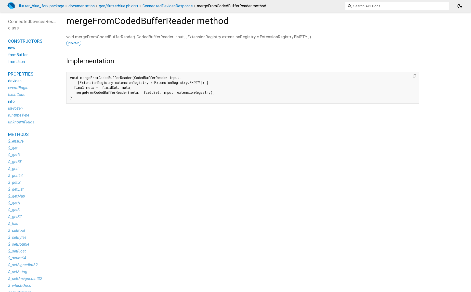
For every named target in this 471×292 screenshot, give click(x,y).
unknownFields (21, 122)
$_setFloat (17, 251)
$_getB (14, 155)
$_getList (16, 189)
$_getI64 (15, 175)
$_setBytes (17, 237)
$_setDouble (18, 244)
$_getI (13, 168)
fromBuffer (18, 55)
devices (15, 81)
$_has (13, 223)
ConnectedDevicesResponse (168, 6)
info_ (12, 101)
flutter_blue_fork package (41, 6)
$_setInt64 (17, 258)
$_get (12, 148)
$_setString (17, 271)
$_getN (14, 203)
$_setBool (16, 230)
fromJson (16, 61)
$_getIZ (14, 182)
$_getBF (15, 161)
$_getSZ (15, 216)
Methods (18, 134)
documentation (81, 6)
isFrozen (15, 108)
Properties (20, 74)
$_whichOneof (20, 285)
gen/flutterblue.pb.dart (118, 6)
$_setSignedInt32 (23, 265)
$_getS (14, 210)
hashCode (16, 94)
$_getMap (16, 196)
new (11, 48)
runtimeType (18, 115)
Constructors (25, 41)
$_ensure (16, 141)
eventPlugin (18, 87)
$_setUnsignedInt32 (25, 278)
